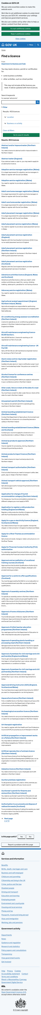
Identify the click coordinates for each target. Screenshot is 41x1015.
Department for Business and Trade (13, 64)
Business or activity (14, 123)
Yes (22, 837)
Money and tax (7, 911)
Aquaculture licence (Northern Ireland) (17, 698)
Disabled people (7, 888)
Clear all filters (8, 130)
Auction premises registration (13, 780)
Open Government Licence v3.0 (13, 992)
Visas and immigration (9, 919)
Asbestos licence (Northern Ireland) (16, 769)
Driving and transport (9, 892)
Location (10, 117)
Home (3, 50)
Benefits (4, 865)
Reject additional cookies (20, 34)
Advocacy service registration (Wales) (16, 290)
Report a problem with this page (20, 845)
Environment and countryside (12, 903)
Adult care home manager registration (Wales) (20, 191)
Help (3, 971)
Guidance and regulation (10, 943)
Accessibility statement (10, 974)
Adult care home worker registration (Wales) (19, 202)
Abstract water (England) (11, 159)
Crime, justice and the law (11, 884)
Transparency (6, 954)
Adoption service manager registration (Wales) (20, 169)
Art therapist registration (11, 725)
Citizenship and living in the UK (13, 880)
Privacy (10, 971)
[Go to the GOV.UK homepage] (9, 45)
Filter (5, 107)
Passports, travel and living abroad (14, 915)
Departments (6, 935)
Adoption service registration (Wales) (16, 180)
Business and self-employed (12, 873)
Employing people (8, 899)
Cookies (18, 971)
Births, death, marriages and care (14, 869)
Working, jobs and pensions (12, 922)
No (31, 837)
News (3, 939)
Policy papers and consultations (13, 950)
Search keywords (9, 96)
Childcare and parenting (10, 877)
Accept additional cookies (20, 29)
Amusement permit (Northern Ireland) (17, 401)
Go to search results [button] (21, 135)
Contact (25, 974)
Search (38, 102)
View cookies (20, 39)
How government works (10, 958)
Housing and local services (11, 907)
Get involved (6, 962)
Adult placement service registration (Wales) (19, 224)
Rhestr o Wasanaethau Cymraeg (13, 979)
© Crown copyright (20, 1010)
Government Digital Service (12, 982)
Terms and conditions (9, 977)
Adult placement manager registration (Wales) (20, 213)
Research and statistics (10, 946)
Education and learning (10, 896)
